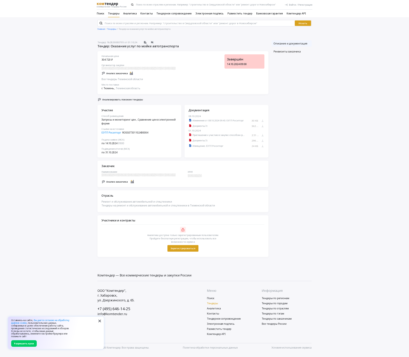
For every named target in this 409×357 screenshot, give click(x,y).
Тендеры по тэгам (273, 313)
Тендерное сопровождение (174, 13)
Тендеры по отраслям (275, 308)
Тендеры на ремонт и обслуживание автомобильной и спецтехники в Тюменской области (158, 205)
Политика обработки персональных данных (210, 347)
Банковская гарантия (269, 13)
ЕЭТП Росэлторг (111, 132)
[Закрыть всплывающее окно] (99, 321)
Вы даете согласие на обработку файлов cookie (40, 321)
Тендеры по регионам (275, 298)
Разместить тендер (239, 13)
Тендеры (114, 13)
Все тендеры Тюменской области (122, 79)
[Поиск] (132, 5)
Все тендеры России (274, 324)
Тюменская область (128, 88)
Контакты (146, 13)
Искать (303, 23)
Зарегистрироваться (182, 248)
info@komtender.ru (112, 314)
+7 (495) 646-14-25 (113, 308)
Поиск (100, 13)
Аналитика (130, 13)
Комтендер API (296, 13)
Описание (290, 43)
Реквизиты (287, 51)
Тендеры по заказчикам (277, 318)
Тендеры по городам (275, 303)
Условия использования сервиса (291, 347)
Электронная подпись (209, 13)
